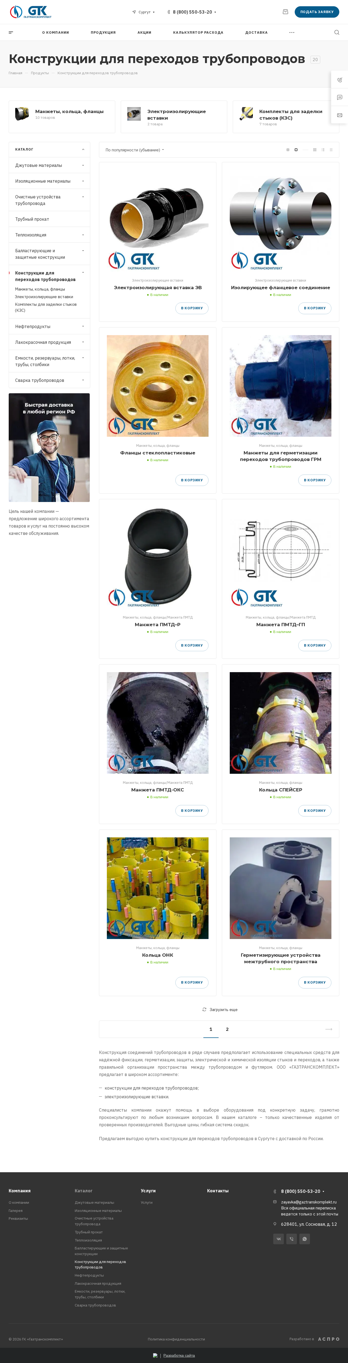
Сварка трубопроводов (39, 380)
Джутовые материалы (38, 165)
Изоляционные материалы (42, 181)
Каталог (83, 1190)
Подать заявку (317, 12)
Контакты (218, 1190)
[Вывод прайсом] (331, 150)
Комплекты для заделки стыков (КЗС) (46, 307)
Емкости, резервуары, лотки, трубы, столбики (45, 361)
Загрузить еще (224, 1009)
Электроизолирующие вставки (44, 296)
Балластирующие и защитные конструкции (40, 254)
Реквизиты (18, 1218)
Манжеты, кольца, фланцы (69, 111)
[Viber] (291, 1239)
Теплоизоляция (30, 235)
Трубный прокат (32, 219)
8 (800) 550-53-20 (192, 12)
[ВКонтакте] (278, 1239)
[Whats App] (304, 1239)
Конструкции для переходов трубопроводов (45, 276)
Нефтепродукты (32, 326)
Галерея (16, 1210)
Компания (20, 1190)
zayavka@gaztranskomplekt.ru (309, 1202)
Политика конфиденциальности (176, 1339)
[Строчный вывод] (323, 150)
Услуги (148, 1190)
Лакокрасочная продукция (43, 342)
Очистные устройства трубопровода (38, 200)
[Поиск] (336, 32)
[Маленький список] (288, 150)
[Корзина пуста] (285, 11)
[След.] (326, 1029)
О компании (19, 1202)
